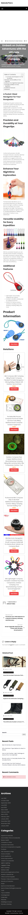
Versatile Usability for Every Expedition (12, 85)
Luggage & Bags (5, 865)
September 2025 (6, 803)
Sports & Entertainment (8, 672)
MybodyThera (7, 3)
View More (14, 344)
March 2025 (4, 810)
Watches (3, 899)
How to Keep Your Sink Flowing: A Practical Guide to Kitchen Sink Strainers (13, 764)
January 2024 (5, 819)
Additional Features (10, 87)
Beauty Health (5, 840)
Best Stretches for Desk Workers (11, 745)
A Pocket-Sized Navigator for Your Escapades (15, 77)
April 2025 (4, 807)
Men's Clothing (5, 867)
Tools (2, 890)
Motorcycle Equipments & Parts (10, 872)
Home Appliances (6, 856)
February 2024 (5, 816)
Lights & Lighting (5, 863)
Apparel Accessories (7, 835)
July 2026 (3, 798)
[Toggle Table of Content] (21, 75)
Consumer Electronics (7, 845)
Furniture (3, 849)
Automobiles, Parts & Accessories (10, 838)
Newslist (7, 913)
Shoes (2, 883)
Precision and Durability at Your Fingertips (13, 80)
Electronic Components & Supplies (11, 847)
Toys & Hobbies (5, 893)
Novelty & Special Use (7, 874)
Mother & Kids (5, 870)
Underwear (4, 897)
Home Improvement (7, 858)
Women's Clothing (6, 904)
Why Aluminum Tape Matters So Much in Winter (13, 749)
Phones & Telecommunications (10, 879)
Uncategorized (5, 895)
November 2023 (5, 823)
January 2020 (5, 826)
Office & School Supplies (8, 877)
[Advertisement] (14, 25)
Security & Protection (7, 881)
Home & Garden (5, 854)
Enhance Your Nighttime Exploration (14, 83)
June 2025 (4, 805)
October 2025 (5, 800)
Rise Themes (19, 913)
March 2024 (4, 814)
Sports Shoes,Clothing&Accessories (11, 888)
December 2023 (5, 821)
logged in (11, 645)
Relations (7, 89)
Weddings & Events (6, 902)
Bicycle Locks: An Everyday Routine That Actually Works (13, 759)
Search (4, 732)
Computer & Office (6, 842)
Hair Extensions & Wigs (7, 851)
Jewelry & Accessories (7, 861)
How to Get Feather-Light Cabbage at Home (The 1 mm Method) (13, 754)
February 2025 (5, 812)
